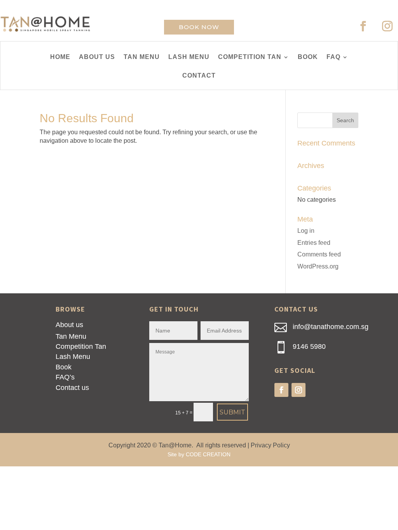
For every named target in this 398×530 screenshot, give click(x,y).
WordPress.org (318, 266)
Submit (232, 412)
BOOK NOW (199, 27)
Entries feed (313, 242)
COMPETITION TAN (249, 57)
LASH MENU (188, 57)
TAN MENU (142, 57)
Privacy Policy (270, 445)
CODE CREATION (208, 454)
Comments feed (319, 254)
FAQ (333, 57)
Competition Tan (81, 346)
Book (64, 367)
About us (69, 325)
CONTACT (199, 76)
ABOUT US (97, 57)
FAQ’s (65, 377)
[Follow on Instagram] (387, 26)
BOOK (308, 57)
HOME (60, 57)
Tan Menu (71, 336)
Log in (305, 230)
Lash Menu (73, 356)
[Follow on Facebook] (363, 26)
